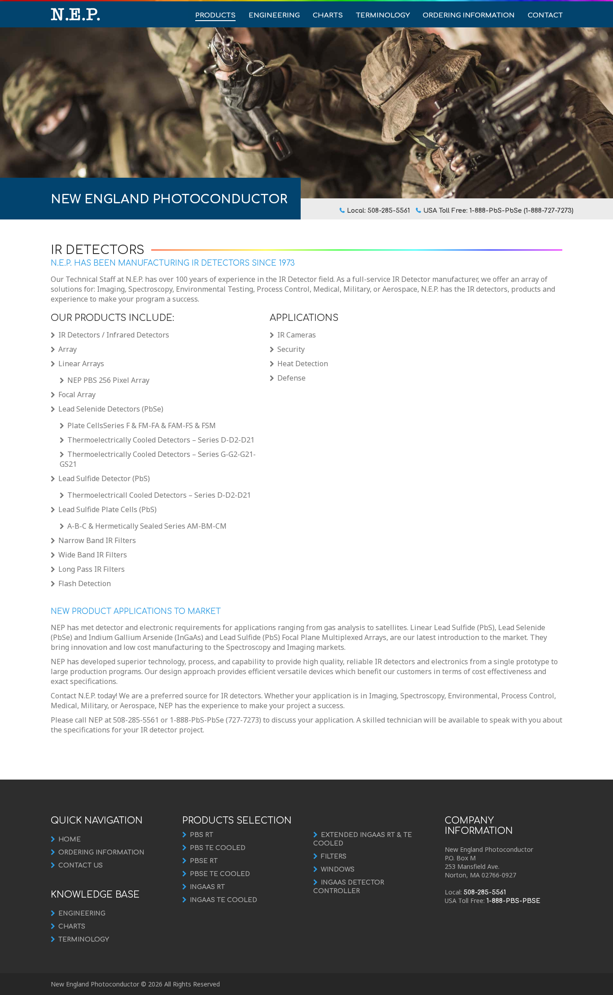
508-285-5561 (485, 892)
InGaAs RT (207, 887)
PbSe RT (204, 861)
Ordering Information (469, 15)
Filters (333, 856)
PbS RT (201, 835)
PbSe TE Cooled (220, 874)
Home (69, 839)
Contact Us (80, 865)
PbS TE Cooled (217, 848)
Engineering (274, 15)
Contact (545, 15)
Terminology (383, 15)
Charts (328, 15)
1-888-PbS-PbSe (513, 901)
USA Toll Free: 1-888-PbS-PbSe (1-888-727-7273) (498, 210)
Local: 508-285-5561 (378, 210)
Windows (338, 869)
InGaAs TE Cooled (223, 900)
